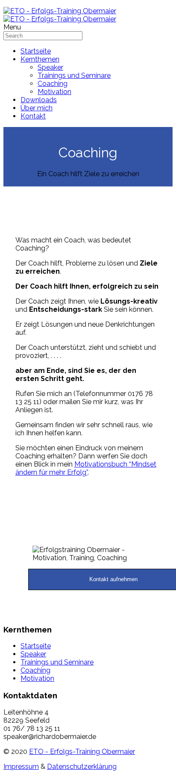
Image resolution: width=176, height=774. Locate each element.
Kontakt (33, 116)
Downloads (39, 100)
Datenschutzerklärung (82, 766)
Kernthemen (40, 59)
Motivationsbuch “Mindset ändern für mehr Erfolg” (85, 468)
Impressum (21, 766)
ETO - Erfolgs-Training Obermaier (82, 751)
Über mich (37, 108)
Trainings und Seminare (74, 75)
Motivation (54, 92)
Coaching (52, 84)
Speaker (50, 67)
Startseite (36, 51)
